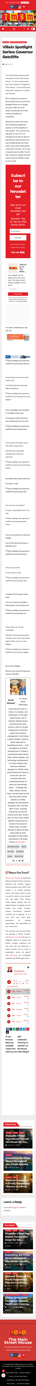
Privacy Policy (11, 1383)
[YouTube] (19, 860)
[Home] (3, 28)
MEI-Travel (14, 955)
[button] (24, 29)
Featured (5, 42)
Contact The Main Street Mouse (18, 1376)
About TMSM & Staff (12, 1372)
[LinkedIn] (22, 860)
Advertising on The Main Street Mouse (18, 1380)
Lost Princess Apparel (23, 1383)
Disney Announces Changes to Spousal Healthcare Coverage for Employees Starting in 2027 (17, 1304)
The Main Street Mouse (18, 1341)
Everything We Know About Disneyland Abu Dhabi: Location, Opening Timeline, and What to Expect (18, 1164)
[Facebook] (13, 860)
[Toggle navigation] (14, 29)
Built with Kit (18, 252)
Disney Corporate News (12, 1294)
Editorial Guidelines (24, 1372)
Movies (22, 1132)
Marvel (16, 1132)
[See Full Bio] (26, 842)
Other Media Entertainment (18, 42)
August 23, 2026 (13, 1145)
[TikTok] (16, 860)
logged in (16, 1207)
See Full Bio (20, 842)
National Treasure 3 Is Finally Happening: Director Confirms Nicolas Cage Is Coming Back (18, 1186)
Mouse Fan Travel (15, 937)
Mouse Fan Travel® (13, 878)
